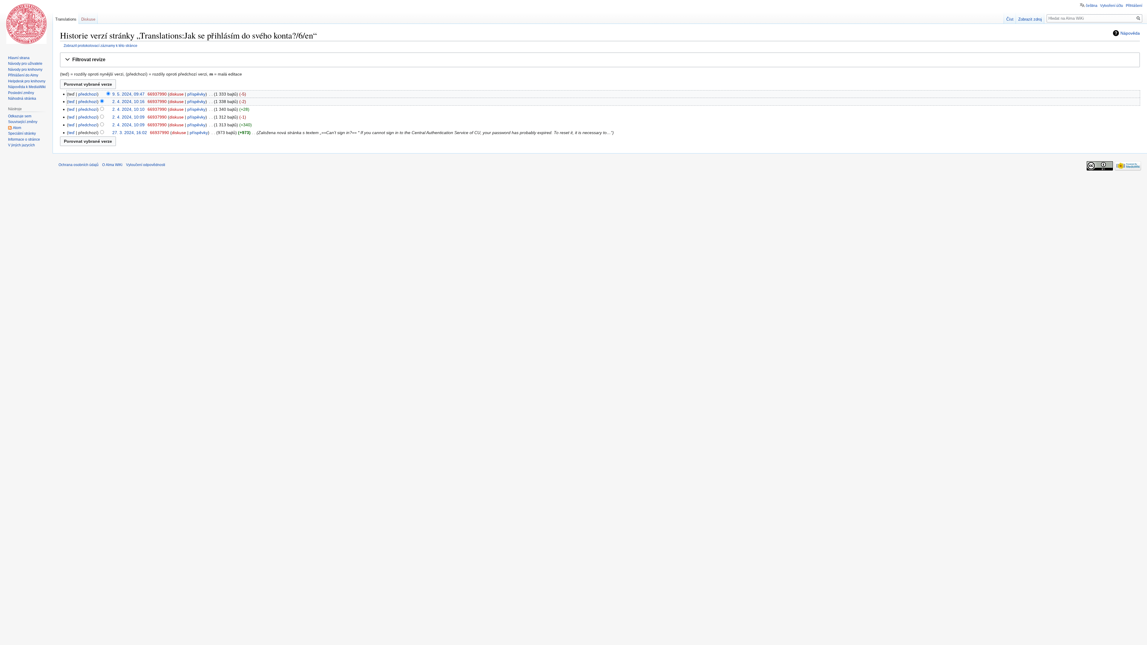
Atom (17, 128)
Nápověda (1130, 33)
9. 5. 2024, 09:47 (128, 94)
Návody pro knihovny (25, 69)
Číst (1009, 19)
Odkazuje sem (19, 116)
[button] (600, 60)
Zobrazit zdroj (1030, 19)
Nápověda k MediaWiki (27, 87)
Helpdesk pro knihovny (26, 81)
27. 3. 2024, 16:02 (129, 132)
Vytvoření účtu (1111, 6)
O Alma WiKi (112, 165)
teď (71, 101)
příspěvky (196, 94)
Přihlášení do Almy (23, 75)
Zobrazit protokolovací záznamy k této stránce (100, 45)
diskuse (176, 94)
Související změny (22, 122)
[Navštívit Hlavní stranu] (26, 24)
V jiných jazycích (21, 145)
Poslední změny (21, 93)
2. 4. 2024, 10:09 (128, 117)
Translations (65, 19)
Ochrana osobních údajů (79, 165)
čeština (1091, 6)
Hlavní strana (19, 58)
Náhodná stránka (22, 98)
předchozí (87, 94)
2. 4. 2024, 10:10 (128, 109)
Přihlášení (1134, 6)
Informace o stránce (24, 139)
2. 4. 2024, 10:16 (128, 101)
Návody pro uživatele (25, 64)
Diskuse (88, 19)
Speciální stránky (22, 133)
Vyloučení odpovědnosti (145, 165)
